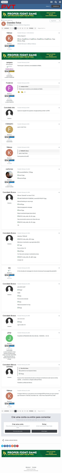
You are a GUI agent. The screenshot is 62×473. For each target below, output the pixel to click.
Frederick (9, 83)
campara (9, 62)
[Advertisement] (31, 461)
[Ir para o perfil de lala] (9, 270)
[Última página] (35, 28)
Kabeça (11, 25)
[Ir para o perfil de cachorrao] (9, 174)
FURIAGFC (9, 124)
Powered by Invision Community (31, 470)
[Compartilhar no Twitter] (2, 446)
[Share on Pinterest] (17, 446)
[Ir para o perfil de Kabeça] (3, 24)
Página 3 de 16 (41, 28)
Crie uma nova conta (17, 431)
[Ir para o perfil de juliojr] (9, 338)
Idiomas (28, 467)
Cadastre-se (56, 6)
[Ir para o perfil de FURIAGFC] (9, 129)
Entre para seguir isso (7, 20)
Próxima (31, 28)
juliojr (9, 333)
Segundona (27, 25)
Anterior (7, 28)
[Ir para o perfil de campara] (9, 66)
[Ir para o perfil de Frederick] (9, 88)
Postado (23, 32)
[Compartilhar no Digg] (7, 446)
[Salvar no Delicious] (10, 446)
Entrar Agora (44, 431)
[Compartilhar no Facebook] (5, 446)
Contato (34, 467)
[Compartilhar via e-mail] (15, 446)
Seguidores (53, 20)
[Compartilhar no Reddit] (12, 446)
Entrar (47, 6)
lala (9, 268)
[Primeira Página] (2, 28)
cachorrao (9, 169)
